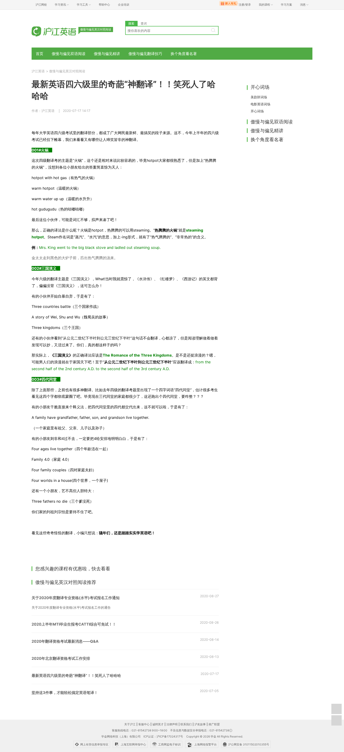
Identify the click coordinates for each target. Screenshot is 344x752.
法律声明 (172, 724)
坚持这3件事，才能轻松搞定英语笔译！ (65, 692)
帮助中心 (104, 4)
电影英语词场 (260, 104)
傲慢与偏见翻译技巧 (145, 53)
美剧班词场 (259, 97)
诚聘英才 (158, 724)
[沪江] (61, 31)
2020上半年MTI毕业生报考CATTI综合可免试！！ (74, 624)
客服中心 (144, 724)
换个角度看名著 (184, 53)
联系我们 (186, 724)
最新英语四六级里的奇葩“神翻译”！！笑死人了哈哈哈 (76, 675)
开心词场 (257, 111)
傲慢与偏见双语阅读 (68, 53)
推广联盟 (214, 724)
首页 (39, 53)
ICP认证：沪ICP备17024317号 (163, 736)
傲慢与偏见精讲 (107, 53)
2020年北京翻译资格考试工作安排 (61, 658)
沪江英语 (38, 71)
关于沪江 (129, 724)
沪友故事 (200, 724)
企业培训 (123, 4)
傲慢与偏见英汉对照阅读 (67, 71)
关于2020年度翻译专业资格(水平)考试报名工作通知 (76, 597)
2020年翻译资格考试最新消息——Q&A (65, 641)
